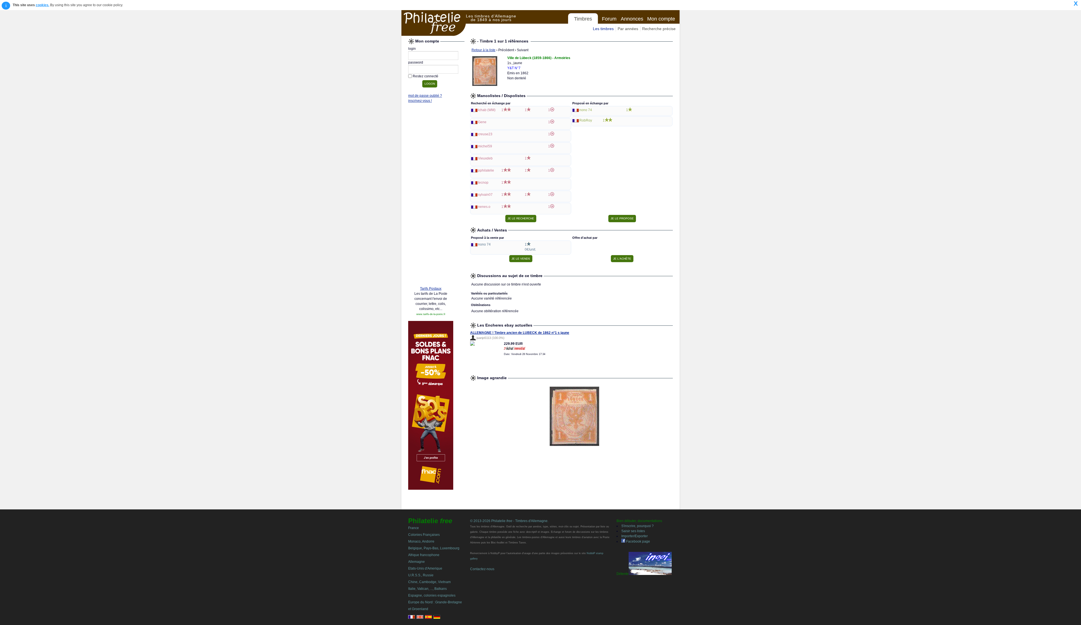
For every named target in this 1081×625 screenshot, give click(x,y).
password (415, 62)
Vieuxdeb (485, 158)
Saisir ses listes (633, 531)
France (413, 528)
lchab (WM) (486, 110)
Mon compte (661, 19)
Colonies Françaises (424, 535)
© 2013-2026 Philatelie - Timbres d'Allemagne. (509, 521)
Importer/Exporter (634, 536)
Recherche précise (659, 28)
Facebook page (637, 541)
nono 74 (585, 110)
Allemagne (416, 562)
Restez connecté (425, 76)
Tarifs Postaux (430, 289)
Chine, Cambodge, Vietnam (429, 582)
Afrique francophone (423, 555)
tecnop (483, 183)
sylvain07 (485, 195)
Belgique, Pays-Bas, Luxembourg (433, 548)
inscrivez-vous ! (420, 101)
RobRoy (585, 120)
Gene (482, 122)
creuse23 (485, 134)
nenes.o (484, 207)
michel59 (485, 146)
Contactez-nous (482, 569)
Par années (628, 28)
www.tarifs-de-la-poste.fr (430, 314)
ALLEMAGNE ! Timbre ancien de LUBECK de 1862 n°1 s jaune (519, 333)
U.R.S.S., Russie (421, 575)
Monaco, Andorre (421, 541)
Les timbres (603, 28)
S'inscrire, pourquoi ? (637, 526)
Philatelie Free (433, 23)
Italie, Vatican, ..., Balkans (427, 589)
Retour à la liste (483, 50)
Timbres (583, 19)
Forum (609, 19)
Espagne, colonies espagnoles (431, 595)
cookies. (42, 5)
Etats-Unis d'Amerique (425, 568)
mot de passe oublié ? (425, 96)
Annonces (632, 19)
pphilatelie (486, 170)
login (412, 49)
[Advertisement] (430, 196)
